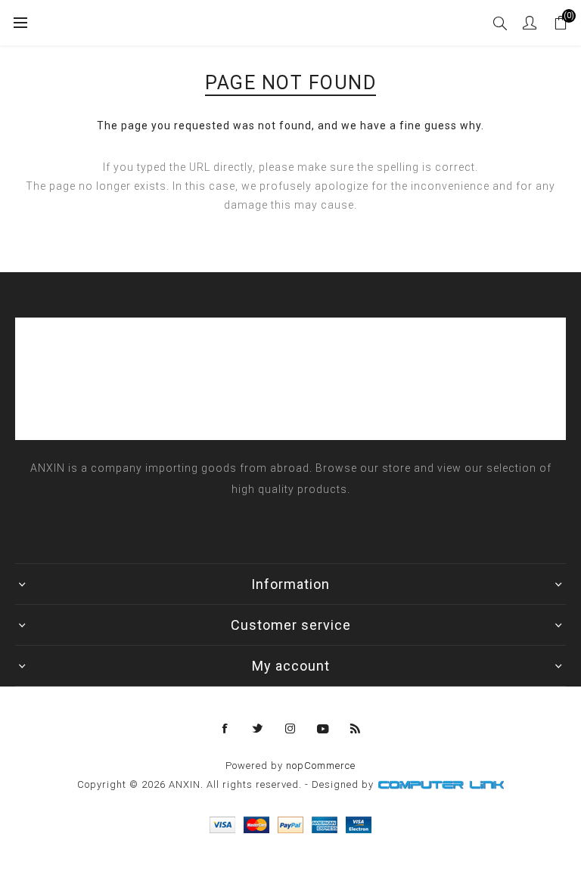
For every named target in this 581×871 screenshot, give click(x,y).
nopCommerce (321, 765)
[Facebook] (225, 729)
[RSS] (355, 729)
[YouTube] (323, 729)
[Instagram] (290, 729)
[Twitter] (258, 729)
